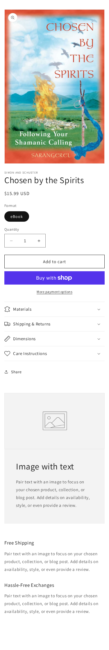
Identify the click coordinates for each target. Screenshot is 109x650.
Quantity (11, 229)
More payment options (54, 292)
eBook (16, 216)
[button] (54, 309)
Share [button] (16, 371)
